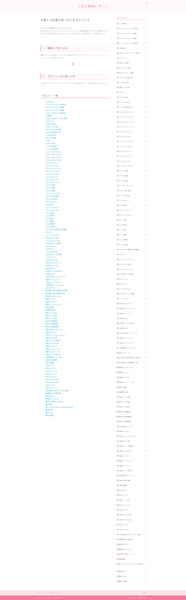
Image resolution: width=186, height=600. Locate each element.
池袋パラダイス (51, 346)
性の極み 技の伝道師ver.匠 (55, 293)
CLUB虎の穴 (50, 102)
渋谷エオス (50, 365)
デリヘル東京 (50, 226)
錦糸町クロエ (50, 396)
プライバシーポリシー (45, 597)
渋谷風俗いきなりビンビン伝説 (57, 390)
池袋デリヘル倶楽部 (53, 340)
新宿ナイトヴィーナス (54, 304)
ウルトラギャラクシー (54, 152)
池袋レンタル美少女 (53, 354)
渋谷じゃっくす (51, 374)
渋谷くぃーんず (51, 371)
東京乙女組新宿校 (52, 324)
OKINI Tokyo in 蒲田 (53, 129)
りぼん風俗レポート (93, 6)
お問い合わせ (57, 597)
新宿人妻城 (50, 307)
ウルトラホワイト (52, 176)
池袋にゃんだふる (52, 343)
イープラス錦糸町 (52, 149)
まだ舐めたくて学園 (53, 243)
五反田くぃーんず (52, 265)
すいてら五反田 (51, 199)
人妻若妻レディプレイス (55, 285)
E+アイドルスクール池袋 (55, 110)
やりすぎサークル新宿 (54, 254)
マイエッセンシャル (53, 240)
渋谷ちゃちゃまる (52, 379)
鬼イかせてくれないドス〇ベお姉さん (60, 407)
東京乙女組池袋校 (52, 326)
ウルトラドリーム (52, 163)
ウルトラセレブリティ (54, 160)
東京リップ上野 (51, 313)
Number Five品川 (52, 126)
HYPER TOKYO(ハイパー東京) (57, 118)
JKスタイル (50, 121)
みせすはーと (50, 249)
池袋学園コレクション (54, 357)
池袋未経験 (50, 363)
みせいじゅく (50, 246)
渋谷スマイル (50, 376)
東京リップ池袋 (51, 315)
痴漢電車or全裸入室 (53, 393)
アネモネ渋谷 (50, 143)
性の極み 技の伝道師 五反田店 (57, 290)
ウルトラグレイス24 (53, 154)
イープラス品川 (51, 146)
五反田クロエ (50, 268)
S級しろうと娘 (51, 138)
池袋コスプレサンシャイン (55, 335)
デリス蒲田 (50, 221)
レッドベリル (50, 257)
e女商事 (48, 115)
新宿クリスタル (51, 301)
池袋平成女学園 (51, 360)
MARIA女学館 (50, 124)
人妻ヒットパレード (53, 279)
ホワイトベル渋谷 (52, 238)
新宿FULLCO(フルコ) (53, 296)
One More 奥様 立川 (53, 132)
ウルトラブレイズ (52, 174)
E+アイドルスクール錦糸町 (56, 113)
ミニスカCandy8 (52, 251)
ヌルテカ (49, 232)
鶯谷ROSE (49, 410)
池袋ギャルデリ (51, 332)
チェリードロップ (52, 207)
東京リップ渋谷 (51, 318)
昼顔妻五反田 (50, 310)
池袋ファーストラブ (53, 349)
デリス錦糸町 (50, 224)
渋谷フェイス (50, 385)
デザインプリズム (52, 210)
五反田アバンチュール (54, 262)
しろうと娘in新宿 (52, 196)
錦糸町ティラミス (52, 399)
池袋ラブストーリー (53, 351)
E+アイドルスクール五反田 (56, 104)
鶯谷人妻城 (50, 415)
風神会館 (49, 404)
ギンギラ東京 (50, 185)
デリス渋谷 (50, 218)
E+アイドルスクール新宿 (55, 107)
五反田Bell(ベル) (52, 260)
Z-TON (48, 140)
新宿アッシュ (50, 299)
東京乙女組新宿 (51, 321)
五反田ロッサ (50, 274)
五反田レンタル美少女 (54, 271)
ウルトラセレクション (54, 157)
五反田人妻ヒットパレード (55, 276)
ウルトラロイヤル (52, 179)
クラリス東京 (50, 188)
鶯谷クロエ (50, 412)
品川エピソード (51, 288)
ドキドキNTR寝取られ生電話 (56, 229)
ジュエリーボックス (53, 193)
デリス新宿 (50, 215)
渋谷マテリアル (51, 387)
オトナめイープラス (53, 182)
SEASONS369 (51, 135)
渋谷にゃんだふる (52, 382)
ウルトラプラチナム (53, 171)
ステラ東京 (50, 204)
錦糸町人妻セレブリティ (55, 401)
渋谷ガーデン (50, 368)
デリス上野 (50, 213)
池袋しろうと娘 (51, 337)
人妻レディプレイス (53, 282)
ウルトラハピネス (52, 165)
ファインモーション (53, 235)
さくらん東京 (50, 190)
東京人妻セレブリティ (54, 329)
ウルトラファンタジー (54, 168)
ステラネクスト (51, 201)
